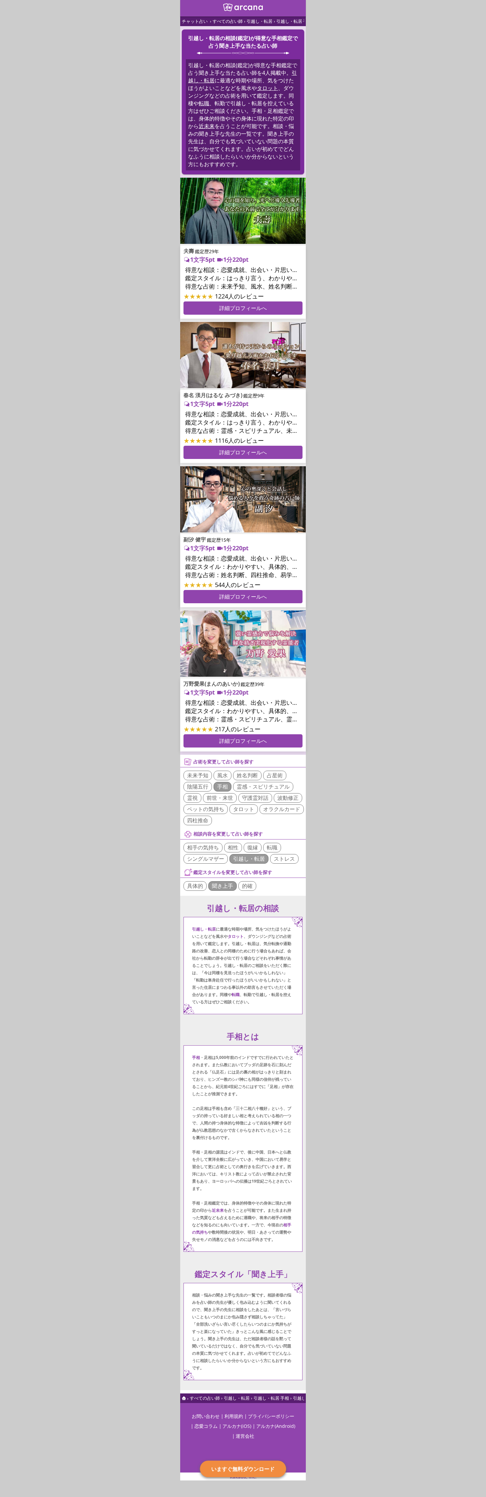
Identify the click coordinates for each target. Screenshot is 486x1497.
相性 (233, 847)
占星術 (275, 775)
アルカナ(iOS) (237, 1426)
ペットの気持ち (205, 809)
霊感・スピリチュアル (263, 786)
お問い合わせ (206, 1416)
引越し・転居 (259, 21)
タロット (267, 88)
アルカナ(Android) (275, 1426)
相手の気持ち (203, 847)
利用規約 (233, 1416)
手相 (222, 786)
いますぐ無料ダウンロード (243, 1469)
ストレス (284, 858)
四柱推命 (197, 820)
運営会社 (245, 1436)
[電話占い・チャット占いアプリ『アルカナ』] (243, 9)
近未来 (207, 126)
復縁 (252, 847)
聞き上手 (222, 885)
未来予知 (197, 775)
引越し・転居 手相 (294, 21)
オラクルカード (281, 809)
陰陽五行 (197, 786)
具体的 (195, 885)
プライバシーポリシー (271, 1416)
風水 (222, 775)
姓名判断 (247, 775)
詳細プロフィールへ (243, 308)
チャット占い (195, 21)
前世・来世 (220, 797)
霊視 (192, 797)
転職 (204, 103)
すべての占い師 (228, 21)
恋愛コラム (206, 1426)
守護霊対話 (255, 797)
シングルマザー (205, 858)
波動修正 (288, 797)
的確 (247, 885)
